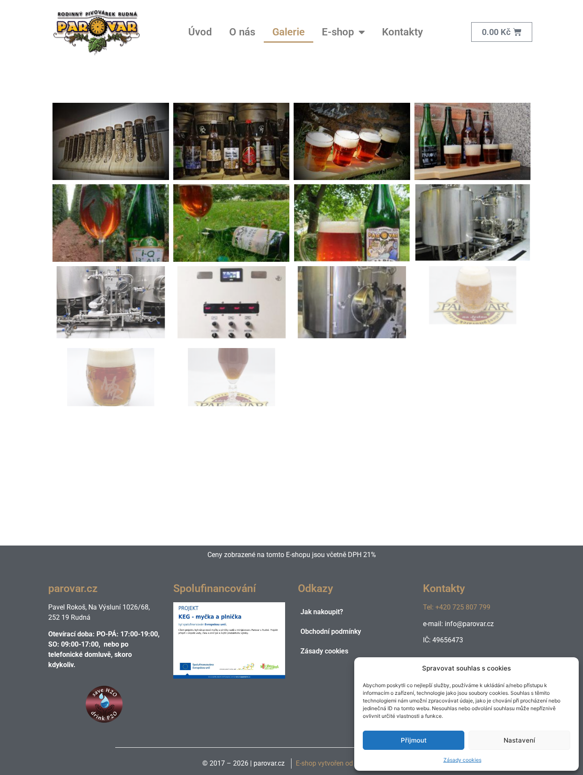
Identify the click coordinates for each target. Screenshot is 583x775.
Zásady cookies (462, 760)
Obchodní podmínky (330, 631)
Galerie (288, 32)
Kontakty (402, 32)
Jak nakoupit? (321, 612)
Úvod (200, 32)
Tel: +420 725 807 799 (456, 607)
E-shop (338, 32)
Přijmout (414, 740)
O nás (242, 32)
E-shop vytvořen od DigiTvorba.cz (346, 763)
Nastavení (519, 740)
